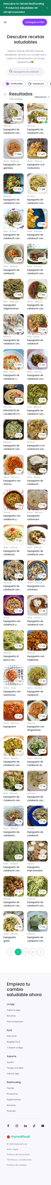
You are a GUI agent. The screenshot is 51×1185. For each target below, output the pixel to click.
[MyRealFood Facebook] (8, 1126)
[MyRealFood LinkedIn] (25, 1126)
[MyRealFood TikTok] (34, 1126)
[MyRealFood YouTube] (42, 1126)
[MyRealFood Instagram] (16, 1126)
